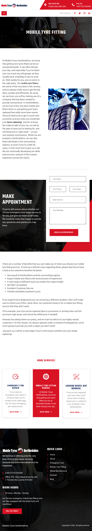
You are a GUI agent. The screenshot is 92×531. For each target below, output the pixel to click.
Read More (14, 412)
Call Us (79, 3)
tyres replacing (14, 122)
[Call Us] (73, 4)
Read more (44, 412)
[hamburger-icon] (4, 13)
